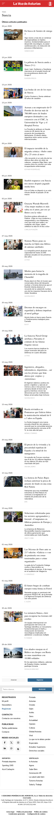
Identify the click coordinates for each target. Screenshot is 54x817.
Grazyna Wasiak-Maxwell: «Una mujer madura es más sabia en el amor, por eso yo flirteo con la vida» (37, 208)
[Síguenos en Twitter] (11, 742)
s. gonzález (29, 574)
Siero (31, 716)
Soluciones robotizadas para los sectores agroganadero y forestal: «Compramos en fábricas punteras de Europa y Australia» (38, 518)
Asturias (32, 701)
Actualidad (33, 720)
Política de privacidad (24, 812)
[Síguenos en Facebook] (5, 742)
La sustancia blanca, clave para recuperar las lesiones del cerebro (38, 615)
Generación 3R (35, 773)
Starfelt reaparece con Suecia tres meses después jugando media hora (37, 183)
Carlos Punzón (31, 229)
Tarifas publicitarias (9, 728)
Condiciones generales (17, 814)
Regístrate (6, 709)
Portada (32, 697)
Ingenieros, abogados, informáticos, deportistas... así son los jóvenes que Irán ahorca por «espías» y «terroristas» (38, 372)
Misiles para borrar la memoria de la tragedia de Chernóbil (36, 273)
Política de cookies (41, 812)
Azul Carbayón (8, 769)
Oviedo (32, 705)
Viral (31, 735)
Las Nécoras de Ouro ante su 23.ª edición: (37, 555)
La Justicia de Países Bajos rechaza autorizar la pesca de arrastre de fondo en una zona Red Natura (37, 482)
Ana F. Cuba (29, 538)
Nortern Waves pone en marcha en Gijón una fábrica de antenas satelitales (37, 243)
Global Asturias (35, 732)
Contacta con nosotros (11, 718)
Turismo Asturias (36, 781)
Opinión (32, 724)
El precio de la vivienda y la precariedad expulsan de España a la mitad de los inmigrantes (37, 449)
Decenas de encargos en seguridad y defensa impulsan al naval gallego (37, 310)
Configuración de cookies (36, 814)
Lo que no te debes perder (39, 739)
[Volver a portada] (27, 3)
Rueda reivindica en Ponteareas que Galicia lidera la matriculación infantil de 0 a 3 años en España (37, 414)
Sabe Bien (33, 769)
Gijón (31, 709)
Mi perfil (5, 701)
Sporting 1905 (7, 765)
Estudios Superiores (37, 747)
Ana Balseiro (29, 466)
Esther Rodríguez (32, 169)
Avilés (31, 712)
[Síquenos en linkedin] (5, 748)
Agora (31, 765)
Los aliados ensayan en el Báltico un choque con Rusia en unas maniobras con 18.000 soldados (37, 654)
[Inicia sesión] (49, 3)
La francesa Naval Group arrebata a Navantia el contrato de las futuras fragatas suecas (35, 340)
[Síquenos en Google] (18, 749)
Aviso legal (10, 812)
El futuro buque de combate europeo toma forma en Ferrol (38, 587)
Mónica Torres (30, 433)
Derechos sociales (36, 751)
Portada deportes (9, 761)
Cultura (32, 728)
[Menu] (3, 3)
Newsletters (7, 705)
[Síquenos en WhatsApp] (11, 748)
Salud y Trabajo (35, 784)
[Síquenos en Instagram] (18, 742)
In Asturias (33, 761)
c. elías (27, 601)
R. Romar (28, 638)
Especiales (33, 743)
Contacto (5, 732)
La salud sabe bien (36, 777)
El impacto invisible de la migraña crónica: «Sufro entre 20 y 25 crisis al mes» (38, 151)
